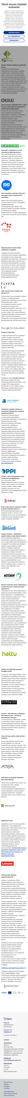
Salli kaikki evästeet (14, 32)
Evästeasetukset (14, 40)
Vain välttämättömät (14, 36)
